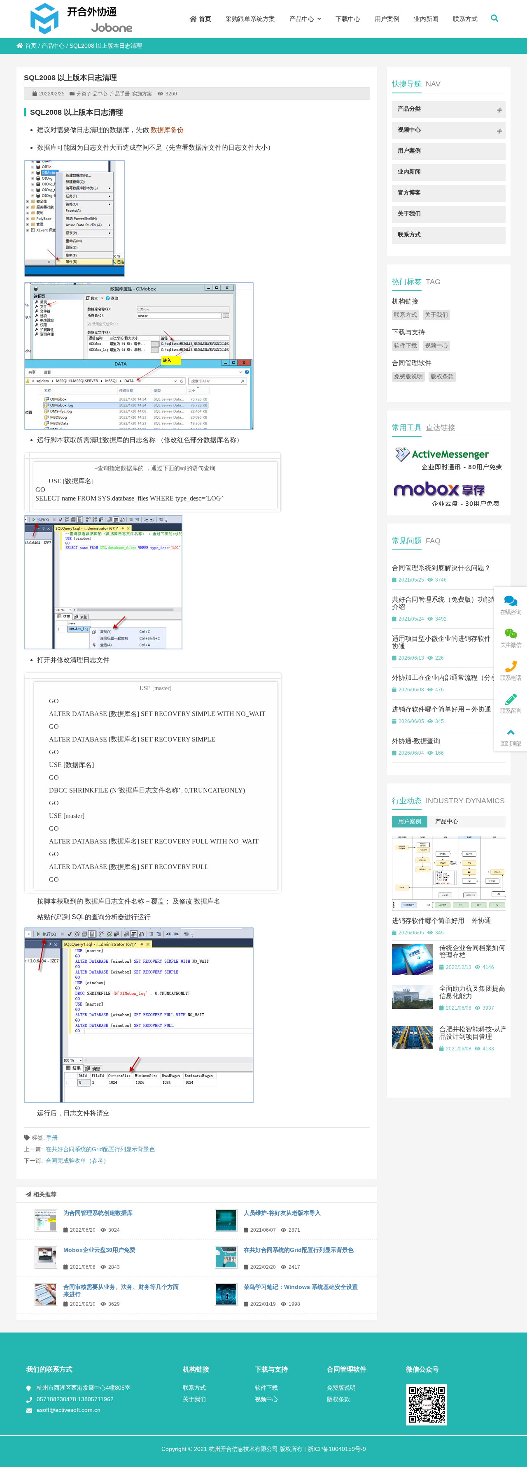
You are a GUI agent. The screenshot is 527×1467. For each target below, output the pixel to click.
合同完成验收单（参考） (77, 1160)
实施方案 (142, 94)
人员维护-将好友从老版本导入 (282, 1213)
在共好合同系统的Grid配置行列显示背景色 (100, 1149)
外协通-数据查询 (416, 740)
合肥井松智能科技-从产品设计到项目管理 (473, 1033)
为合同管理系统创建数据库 (98, 1213)
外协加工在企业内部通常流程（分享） (448, 677)
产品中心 (53, 45)
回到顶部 (510, 743)
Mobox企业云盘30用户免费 (99, 1250)
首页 (31, 45)
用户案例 (409, 821)
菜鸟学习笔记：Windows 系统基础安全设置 (301, 1287)
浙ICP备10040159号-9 (336, 1449)
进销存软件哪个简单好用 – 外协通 (441, 709)
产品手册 (120, 94)
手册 (52, 1137)
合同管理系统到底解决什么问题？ (441, 567)
